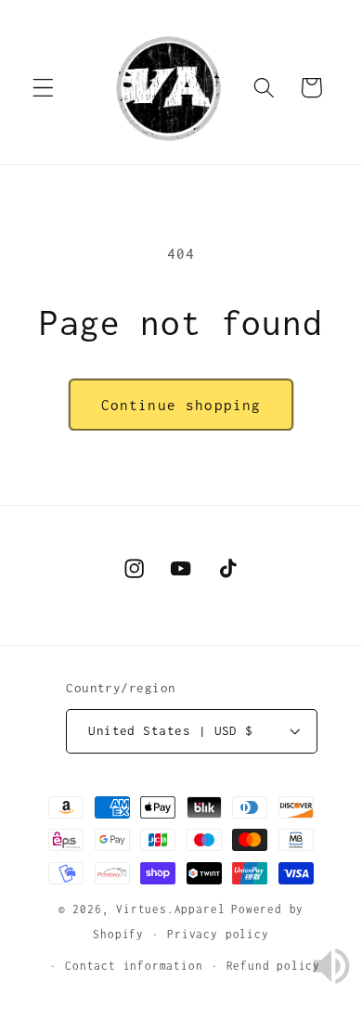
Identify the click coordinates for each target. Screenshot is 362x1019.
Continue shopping (181, 404)
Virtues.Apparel (170, 909)
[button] (43, 87)
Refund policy (273, 966)
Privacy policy (217, 934)
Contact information (133, 966)
